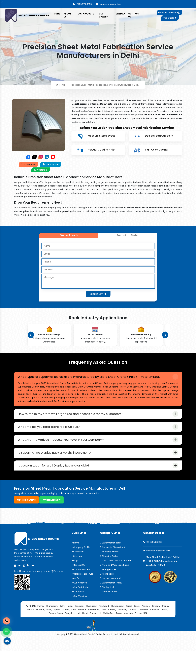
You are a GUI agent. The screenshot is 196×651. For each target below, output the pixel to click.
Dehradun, (143, 609)
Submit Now (97, 294)
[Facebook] (15, 565)
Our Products (86, 13)
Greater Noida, (56, 613)
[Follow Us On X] (34, 157)
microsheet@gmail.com (110, 4)
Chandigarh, (52, 606)
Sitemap (120, 13)
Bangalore (70, 613)
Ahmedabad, (117, 606)
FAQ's (76, 578)
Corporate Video (81, 569)
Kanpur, (112, 609)
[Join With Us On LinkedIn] (47, 157)
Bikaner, (66, 609)
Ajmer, (57, 609)
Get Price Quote (26, 499)
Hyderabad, (94, 609)
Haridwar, (154, 609)
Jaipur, (164, 609)
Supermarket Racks (111, 542)
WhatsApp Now (51, 499)
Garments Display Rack (113, 547)
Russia (119, 613)
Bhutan (93, 613)
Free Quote (169, 17)
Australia (128, 613)
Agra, (103, 609)
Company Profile (81, 547)
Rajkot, (129, 606)
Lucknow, (122, 609)
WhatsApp (41, 169)
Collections (79, 551)
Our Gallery (103, 15)
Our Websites (80, 596)
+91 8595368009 (83, 4)
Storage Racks (108, 569)
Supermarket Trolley (111, 582)
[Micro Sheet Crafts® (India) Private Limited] (27, 15)
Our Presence (80, 582)
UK (100, 613)
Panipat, (146, 606)
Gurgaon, (79, 606)
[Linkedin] (28, 565)
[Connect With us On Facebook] (28, 157)
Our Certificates (81, 587)
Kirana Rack (107, 573)
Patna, (40, 606)
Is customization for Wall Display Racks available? (53, 465)
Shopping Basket (110, 556)
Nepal (85, 613)
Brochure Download (168, 12)
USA (145, 613)
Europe (138, 613)
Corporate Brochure (83, 573)
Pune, (49, 609)
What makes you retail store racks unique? (49, 427)
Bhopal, (165, 606)
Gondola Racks (109, 591)
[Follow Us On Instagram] (40, 157)
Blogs (75, 560)
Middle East (108, 613)
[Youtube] (33, 565)
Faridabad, (104, 606)
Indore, (30, 609)
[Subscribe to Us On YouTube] (53, 157)
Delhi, (62, 606)
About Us (67, 15)
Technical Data (127, 235)
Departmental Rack (111, 578)
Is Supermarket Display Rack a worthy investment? (54, 453)
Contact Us (133, 15)
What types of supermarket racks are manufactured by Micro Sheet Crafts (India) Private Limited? (89, 377)
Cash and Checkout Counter (116, 560)
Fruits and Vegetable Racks (115, 565)
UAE (78, 613)
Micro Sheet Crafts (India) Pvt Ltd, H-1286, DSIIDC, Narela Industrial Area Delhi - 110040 (163, 561)
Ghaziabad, (91, 606)
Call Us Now (29, 164)
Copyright (62, 634)
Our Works (78, 591)
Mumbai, (40, 609)
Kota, (73, 609)
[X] (19, 565)
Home (57, 13)
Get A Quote (52, 164)
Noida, (70, 606)
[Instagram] (24, 565)
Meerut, (132, 609)
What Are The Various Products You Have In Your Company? (61, 440)
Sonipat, (156, 606)
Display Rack (107, 587)
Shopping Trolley (110, 551)
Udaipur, (82, 609)
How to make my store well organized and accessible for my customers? (70, 414)
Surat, (137, 606)
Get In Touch (69, 235)
